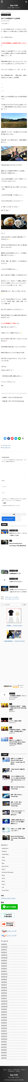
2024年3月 (4, 966)
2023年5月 (4, 990)
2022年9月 (4, 1009)
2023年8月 (4, 982)
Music (3, 875)
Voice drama (5, 890)
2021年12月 (4, 1033)
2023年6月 (4, 987)
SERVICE (9, 1069)
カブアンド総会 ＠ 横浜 (15, 721)
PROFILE (23, 1069)
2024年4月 (4, 963)
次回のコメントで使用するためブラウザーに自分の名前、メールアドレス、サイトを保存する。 (14, 499)
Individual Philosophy (7, 872)
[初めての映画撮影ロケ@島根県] (15, 438)
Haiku (3, 857)
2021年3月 (4, 1058)
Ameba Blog (5, 445)
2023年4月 (4, 993)
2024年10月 (4, 957)
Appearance (5, 848)
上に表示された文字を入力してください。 (11, 505)
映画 (3, 447)
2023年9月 (4, 979)
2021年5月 (4, 1052)
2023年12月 (4, 974)
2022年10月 (4, 1006)
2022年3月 (4, 1025)
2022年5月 (4, 1020)
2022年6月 (4, 1017)
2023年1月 (4, 998)
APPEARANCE (11, 1071)
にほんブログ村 (11, 931)
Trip (3, 887)
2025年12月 (4, 947)
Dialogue (4, 851)
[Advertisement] (14, 420)
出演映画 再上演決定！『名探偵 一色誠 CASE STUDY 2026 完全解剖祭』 (17, 707)
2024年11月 (4, 955)
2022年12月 (4, 1001)
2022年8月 (4, 1012)
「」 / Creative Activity (14, 641)
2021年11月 (4, 1036)
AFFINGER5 (21, 1079)
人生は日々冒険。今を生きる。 (14, 1077)
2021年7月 (4, 1047)
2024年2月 (4, 968)
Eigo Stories (5, 866)
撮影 (9, 447)
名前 (3, 480)
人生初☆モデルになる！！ (16, 581)
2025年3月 (4, 952)
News (3, 881)
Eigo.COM (14, 5)
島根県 (6, 447)
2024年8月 (4, 960)
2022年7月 (4, 1014)
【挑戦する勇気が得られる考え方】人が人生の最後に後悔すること (18, 821)
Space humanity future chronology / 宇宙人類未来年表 (18, 838)
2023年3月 (4, 995)
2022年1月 (4, 1031)
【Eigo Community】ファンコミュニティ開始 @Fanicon (18, 812)
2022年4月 (4, 1022)
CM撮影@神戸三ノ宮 (14, 573)
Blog (9, 445)
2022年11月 (4, 1003)
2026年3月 (4, 944)
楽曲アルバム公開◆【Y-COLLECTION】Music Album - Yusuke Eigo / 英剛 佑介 (17, 742)
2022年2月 (4, 1028)
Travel (3, 860)
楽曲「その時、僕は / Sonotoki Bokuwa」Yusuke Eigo (16, 803)
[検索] (24, 604)
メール (4, 486)
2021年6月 (4, 1050)
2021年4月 (4, 1055)
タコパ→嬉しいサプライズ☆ (12, 599)
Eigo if (3, 869)
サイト (3, 492)
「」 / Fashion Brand (14, 625)
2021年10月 (4, 1039)
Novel (3, 878)
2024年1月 (4, 971)
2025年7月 (4, 949)
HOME (4, 1069)
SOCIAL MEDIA (16, 1069)
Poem (3, 884)
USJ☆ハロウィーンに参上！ (12, 597)
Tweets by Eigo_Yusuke (8, 898)
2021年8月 (4, 1044)
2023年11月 (4, 976)
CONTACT (18, 1071)
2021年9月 (4, 1041)
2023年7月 (4, 985)
